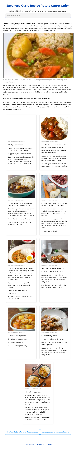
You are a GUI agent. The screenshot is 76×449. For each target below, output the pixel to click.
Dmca (26, 444)
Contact (31, 444)
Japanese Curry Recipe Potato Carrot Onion (38, 5)
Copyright (48, 444)
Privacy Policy (40, 444)
